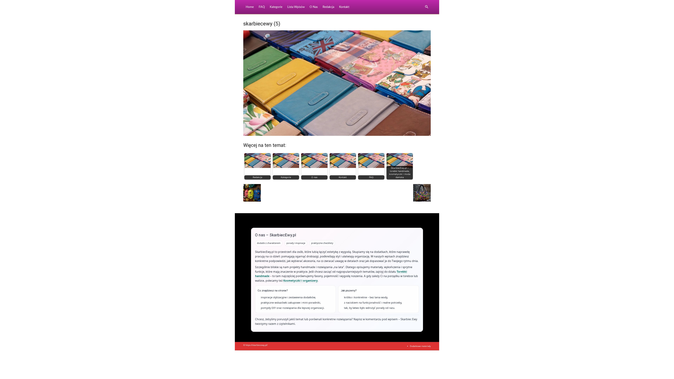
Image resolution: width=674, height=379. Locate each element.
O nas (314, 6)
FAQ (262, 6)
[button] (426, 7)
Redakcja (328, 6)
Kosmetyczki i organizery (300, 280)
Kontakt (344, 6)
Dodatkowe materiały (420, 346)
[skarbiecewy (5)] (337, 134)
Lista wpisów (296, 6)
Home (250, 6)
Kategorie (276, 6)
